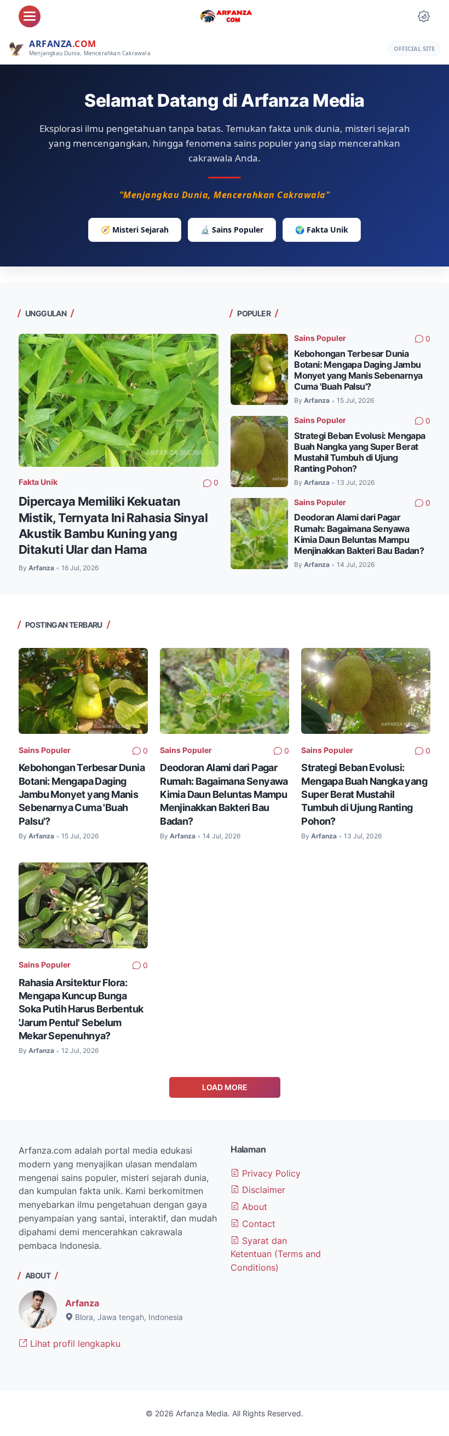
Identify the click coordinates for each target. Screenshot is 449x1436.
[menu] (30, 16)
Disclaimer (262, 1189)
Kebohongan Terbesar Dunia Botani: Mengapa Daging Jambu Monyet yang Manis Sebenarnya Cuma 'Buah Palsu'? (358, 370)
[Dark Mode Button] (423, 16)
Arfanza (82, 1303)
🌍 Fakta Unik (321, 229)
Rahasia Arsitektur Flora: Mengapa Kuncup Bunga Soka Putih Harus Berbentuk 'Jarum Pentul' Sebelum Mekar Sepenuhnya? (81, 1008)
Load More (224, 1087)
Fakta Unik (38, 482)
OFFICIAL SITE (414, 48)
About (253, 1206)
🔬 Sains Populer (231, 229)
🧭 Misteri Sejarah (135, 229)
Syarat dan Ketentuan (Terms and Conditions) (276, 1254)
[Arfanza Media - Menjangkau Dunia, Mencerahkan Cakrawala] (226, 16)
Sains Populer (320, 338)
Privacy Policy (270, 1173)
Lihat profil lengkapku (73, 1343)
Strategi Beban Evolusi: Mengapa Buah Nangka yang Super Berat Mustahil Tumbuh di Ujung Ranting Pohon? (359, 452)
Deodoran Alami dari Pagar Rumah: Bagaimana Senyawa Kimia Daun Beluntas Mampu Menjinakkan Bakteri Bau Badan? (359, 533)
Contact (257, 1223)
